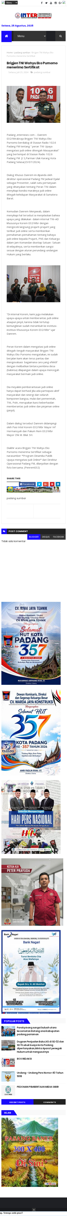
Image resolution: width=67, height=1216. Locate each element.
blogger (34, 536)
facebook (58, 536)
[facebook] (42, 3)
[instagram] (56, 3)
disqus (46, 536)
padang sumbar (22, 52)
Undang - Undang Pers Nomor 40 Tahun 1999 (40, 1074)
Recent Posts (17, 1102)
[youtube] (51, 3)
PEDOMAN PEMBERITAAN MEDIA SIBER (38, 1087)
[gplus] (60, 3)
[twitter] (46, 3)
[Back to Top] (34, 1210)
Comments (49, 1102)
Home (10, 52)
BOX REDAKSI (24, 1058)
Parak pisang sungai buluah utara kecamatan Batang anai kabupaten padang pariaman (38, 1031)
